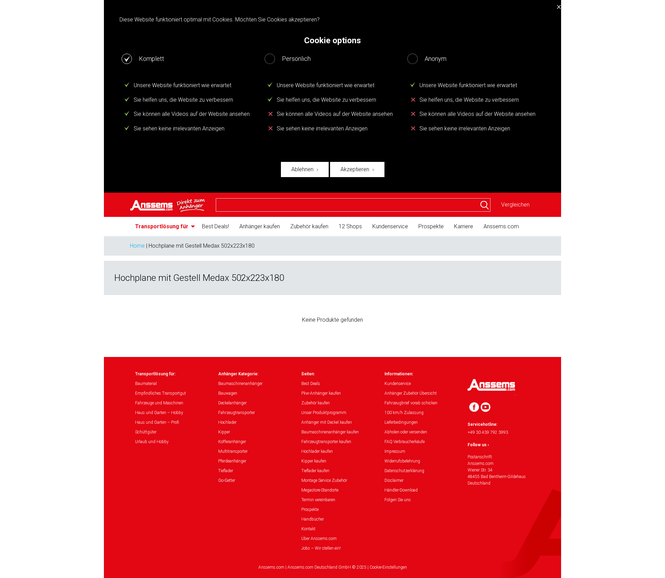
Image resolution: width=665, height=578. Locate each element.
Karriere (463, 226)
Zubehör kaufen (309, 226)
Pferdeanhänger (232, 461)
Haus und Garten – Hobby (159, 412)
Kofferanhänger (232, 441)
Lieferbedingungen (401, 422)
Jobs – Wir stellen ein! (321, 548)
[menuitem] (163, 226)
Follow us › (478, 444)
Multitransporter (233, 451)
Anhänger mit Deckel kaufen (326, 422)
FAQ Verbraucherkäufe (404, 441)
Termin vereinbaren (318, 499)
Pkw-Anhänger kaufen (321, 393)
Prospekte (431, 226)
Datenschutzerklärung (404, 470)
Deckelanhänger (232, 403)
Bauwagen (227, 393)
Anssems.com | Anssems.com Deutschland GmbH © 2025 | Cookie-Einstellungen (332, 567)
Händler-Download (401, 490)
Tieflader (225, 470)
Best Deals (310, 383)
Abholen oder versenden (405, 432)
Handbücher (312, 519)
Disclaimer (394, 480)
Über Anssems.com (319, 538)
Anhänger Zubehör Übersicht (410, 393)
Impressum (394, 451)
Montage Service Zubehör (324, 480)
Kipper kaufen (313, 461)
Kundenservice (390, 226)
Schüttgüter (146, 432)
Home (137, 245)
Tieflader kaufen (315, 470)
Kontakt (308, 528)
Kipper (224, 432)
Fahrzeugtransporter (236, 412)
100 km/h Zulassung (404, 412)
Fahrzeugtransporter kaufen (326, 441)
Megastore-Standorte (319, 490)
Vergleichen (515, 204)
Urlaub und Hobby (152, 441)
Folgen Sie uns (397, 499)
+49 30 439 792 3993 (488, 432)
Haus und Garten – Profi (157, 422)
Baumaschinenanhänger (240, 383)
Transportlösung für (161, 226)
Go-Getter (226, 480)
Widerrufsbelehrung (402, 461)
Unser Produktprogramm (323, 412)
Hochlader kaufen (317, 451)
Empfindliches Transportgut (160, 393)
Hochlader (227, 422)
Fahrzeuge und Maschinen (159, 403)
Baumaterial (146, 383)
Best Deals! (215, 226)
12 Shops (350, 226)
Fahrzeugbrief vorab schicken (410, 403)
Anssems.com (501, 226)
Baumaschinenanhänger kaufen (330, 432)
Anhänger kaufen (259, 226)
